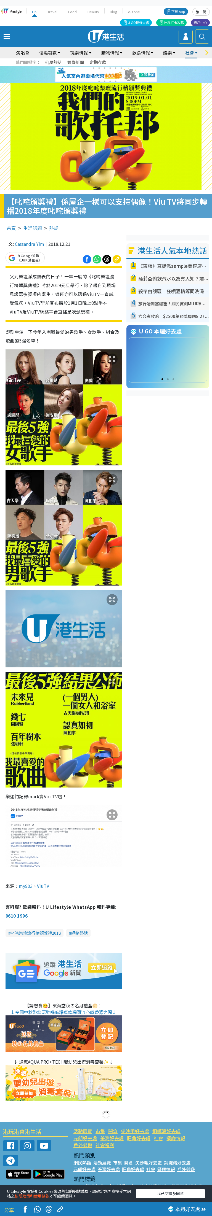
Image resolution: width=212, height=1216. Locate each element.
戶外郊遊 (82, 1145)
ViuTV (43, 886)
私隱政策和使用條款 (32, 1196)
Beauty (93, 11)
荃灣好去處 (112, 1138)
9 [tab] (104, 74)
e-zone (134, 11)
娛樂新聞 (75, 62)
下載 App (178, 11)
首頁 (11, 228)
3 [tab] (104, 68)
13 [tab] (99, 81)
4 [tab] (110, 68)
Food (72, 11)
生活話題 (32, 228)
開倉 (113, 1131)
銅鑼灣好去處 (166, 1131)
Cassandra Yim (29, 244)
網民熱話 (82, 1162)
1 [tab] (93, 68)
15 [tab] (110, 81)
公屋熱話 (53, 62)
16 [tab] (115, 81)
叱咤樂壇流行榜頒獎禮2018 (35, 933)
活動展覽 (82, 1131)
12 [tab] (121, 74)
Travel (52, 11)
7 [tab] (93, 74)
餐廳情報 (175, 1138)
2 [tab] (99, 68)
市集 (100, 1131)
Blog (113, 11)
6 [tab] (121, 68)
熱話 (54, 228)
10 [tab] (110, 74)
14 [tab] (104, 81)
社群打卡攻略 (174, 22)
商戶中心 (200, 22)
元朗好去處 (85, 1138)
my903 (26, 886)
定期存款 (98, 62)
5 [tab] (115, 68)
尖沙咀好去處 (135, 1131)
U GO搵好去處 (138, 22)
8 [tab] (99, 74)
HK (34, 11)
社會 (158, 1138)
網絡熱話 (79, 933)
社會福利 (105, 1145)
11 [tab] (115, 74)
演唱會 (22, 52)
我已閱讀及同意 (170, 1193)
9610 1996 (17, 915)
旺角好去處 (138, 1138)
